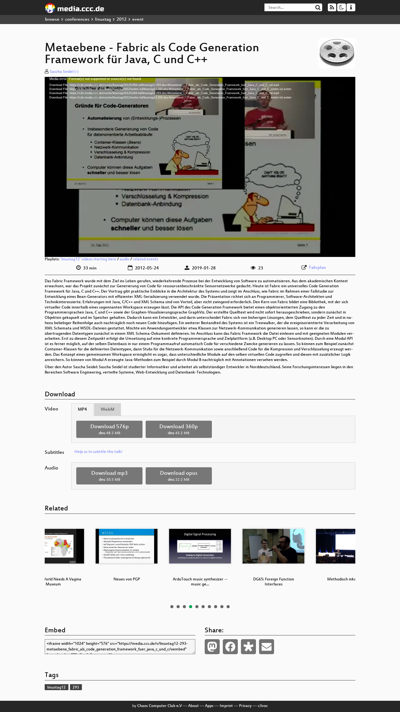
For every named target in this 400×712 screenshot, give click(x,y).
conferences (77, 19)
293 (75, 687)
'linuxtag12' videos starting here (88, 259)
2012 (122, 19)
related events (145, 259)
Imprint (226, 706)
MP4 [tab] (82, 409)
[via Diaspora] (248, 646)
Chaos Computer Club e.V (159, 706)
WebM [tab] (107, 409)
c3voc (263, 706)
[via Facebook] (230, 646)
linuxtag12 (56, 687)
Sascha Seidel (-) (64, 72)
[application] (200, 167)
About (193, 706)
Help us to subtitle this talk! (98, 452)
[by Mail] (266, 646)
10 (228, 606)
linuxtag (103, 19)
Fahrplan (317, 267)
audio (124, 259)
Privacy (245, 706)
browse (52, 19)
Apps (209, 706)
